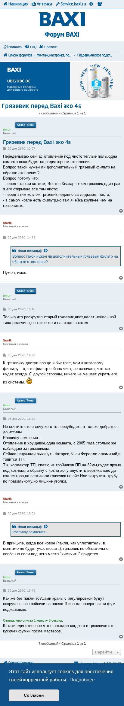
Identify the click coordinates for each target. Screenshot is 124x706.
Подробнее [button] (82, 679)
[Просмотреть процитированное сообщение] (46, 250)
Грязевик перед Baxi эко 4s (41, 107)
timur (22, 251)
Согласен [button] (34, 695)
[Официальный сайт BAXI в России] (62, 19)
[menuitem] (31, 46)
